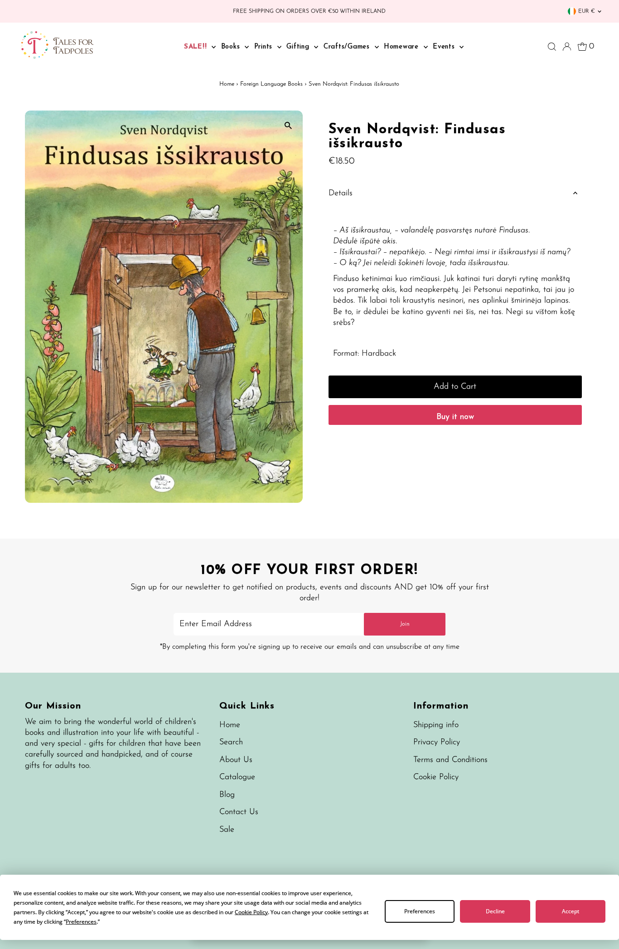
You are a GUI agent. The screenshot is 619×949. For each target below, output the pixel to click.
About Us (235, 760)
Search (231, 742)
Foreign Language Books (271, 84)
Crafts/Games (348, 46)
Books (232, 46)
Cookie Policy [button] (251, 912)
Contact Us (238, 812)
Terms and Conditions (450, 760)
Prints (264, 46)
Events (445, 46)
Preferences (419, 911)
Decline (495, 911)
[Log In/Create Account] (567, 47)
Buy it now (455, 417)
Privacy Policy (436, 742)
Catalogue (237, 777)
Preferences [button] (81, 921)
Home (226, 84)
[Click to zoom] (288, 125)
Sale (226, 830)
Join (405, 624)
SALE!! (196, 46)
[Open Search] (552, 47)
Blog (227, 795)
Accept (570, 911)
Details (341, 193)
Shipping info (436, 725)
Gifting (299, 46)
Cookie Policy (436, 777)
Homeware (402, 46)
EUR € (586, 11)
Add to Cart (455, 387)
